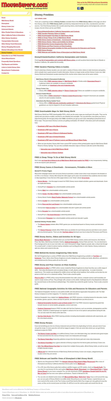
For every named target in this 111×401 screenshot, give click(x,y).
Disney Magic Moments (42, 240)
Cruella (44, 200)
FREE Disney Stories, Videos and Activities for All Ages (56, 42)
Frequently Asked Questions (11, 61)
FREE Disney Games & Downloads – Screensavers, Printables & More (61, 40)
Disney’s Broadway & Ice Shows (12, 50)
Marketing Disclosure (34, 395)
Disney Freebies (7, 52)
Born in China (50, 207)
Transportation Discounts (10, 41)
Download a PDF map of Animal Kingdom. (51, 136)
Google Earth (98, 367)
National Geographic (71, 242)
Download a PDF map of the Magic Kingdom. (52, 126)
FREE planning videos (55, 81)
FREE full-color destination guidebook (61, 103)
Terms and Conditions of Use (19, 395)
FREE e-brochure (54, 95)
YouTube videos (67, 232)
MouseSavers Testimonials (10, 70)
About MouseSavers (8, 58)
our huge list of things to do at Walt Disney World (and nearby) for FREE (65, 160)
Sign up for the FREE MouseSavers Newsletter (92, 2)
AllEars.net (41, 351)
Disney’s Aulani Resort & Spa (72, 95)
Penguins (49, 218)
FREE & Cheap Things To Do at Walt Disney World (54, 37)
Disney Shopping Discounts (11, 47)
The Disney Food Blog (45, 342)
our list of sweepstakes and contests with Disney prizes (57, 60)
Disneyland (5, 23)
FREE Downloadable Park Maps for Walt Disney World (55, 35)
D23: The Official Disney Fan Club (49, 346)
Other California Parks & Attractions (13, 35)
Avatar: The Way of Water (50, 194)
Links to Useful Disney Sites (11, 67)
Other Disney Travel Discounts (12, 44)
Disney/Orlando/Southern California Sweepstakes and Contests (58, 31)
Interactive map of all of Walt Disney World (54, 149)
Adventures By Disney (83, 103)
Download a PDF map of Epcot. (48, 129)
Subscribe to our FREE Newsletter (13, 55)
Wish (44, 190)
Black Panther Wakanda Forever (62, 197)
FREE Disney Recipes (45, 50)
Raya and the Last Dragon (51, 204)
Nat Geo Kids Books (44, 316)
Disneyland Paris (96, 369)
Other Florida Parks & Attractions (12, 32)
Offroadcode (18, 398)
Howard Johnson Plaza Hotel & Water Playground (78, 361)
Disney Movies (42, 181)
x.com (82, 8)
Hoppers (50, 187)
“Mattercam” (81, 363)
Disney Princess (45, 230)
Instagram (38, 258)
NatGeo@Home (64, 297)
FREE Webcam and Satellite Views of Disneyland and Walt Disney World (61, 52)
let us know (85, 178)
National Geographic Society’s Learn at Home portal (55, 303)
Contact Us (5, 73)
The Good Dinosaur (53, 214)
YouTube (96, 256)
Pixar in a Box (39, 277)
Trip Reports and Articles (10, 64)
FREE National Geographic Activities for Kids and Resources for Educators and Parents (66, 48)
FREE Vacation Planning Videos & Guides (51, 33)
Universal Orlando (7, 29)
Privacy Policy (6, 395)
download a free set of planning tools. (62, 85)
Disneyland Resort (93, 81)
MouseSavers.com (24, 5)
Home (3, 17)
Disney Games (45, 224)
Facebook (78, 8)
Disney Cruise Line (8, 26)
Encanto (45, 211)
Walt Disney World (8, 20)
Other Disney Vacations (9, 38)
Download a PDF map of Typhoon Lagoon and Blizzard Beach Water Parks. (62, 140)
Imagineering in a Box (42, 268)
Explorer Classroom (44, 308)
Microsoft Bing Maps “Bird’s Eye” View (77, 377)
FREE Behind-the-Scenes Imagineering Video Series (55, 44)
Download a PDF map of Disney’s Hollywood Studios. (55, 133)
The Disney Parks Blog (45, 339)
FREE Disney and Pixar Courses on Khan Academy (55, 46)
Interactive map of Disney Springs (52, 152)
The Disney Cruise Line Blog (47, 333)
